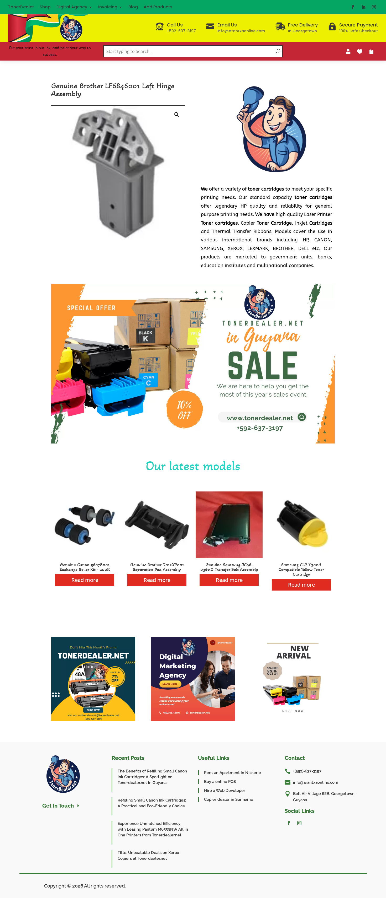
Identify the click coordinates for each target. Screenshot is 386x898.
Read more (84, 579)
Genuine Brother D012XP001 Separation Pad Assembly (157, 567)
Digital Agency (71, 7)
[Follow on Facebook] (353, 7)
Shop (45, 7)
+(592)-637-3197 (307, 771)
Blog (133, 7)
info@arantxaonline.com (315, 782)
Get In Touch (58, 806)
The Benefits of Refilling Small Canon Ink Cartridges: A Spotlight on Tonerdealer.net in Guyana (152, 777)
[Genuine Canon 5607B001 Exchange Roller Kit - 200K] (84, 556)
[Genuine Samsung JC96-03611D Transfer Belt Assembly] (229, 556)
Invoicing (107, 7)
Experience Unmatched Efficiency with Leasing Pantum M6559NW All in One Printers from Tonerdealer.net (153, 829)
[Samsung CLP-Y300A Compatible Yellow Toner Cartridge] (301, 556)
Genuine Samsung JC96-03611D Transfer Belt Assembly (229, 567)
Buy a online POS (220, 781)
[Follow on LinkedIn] (363, 7)
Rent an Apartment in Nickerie (232, 772)
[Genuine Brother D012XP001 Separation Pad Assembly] (156, 556)
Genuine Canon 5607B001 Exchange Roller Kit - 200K (85, 567)
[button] (176, 114)
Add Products (158, 7)
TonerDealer (21, 7)
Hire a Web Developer (224, 790)
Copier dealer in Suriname (228, 799)
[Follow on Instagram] (374, 7)
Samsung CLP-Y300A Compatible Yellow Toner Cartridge (301, 569)
